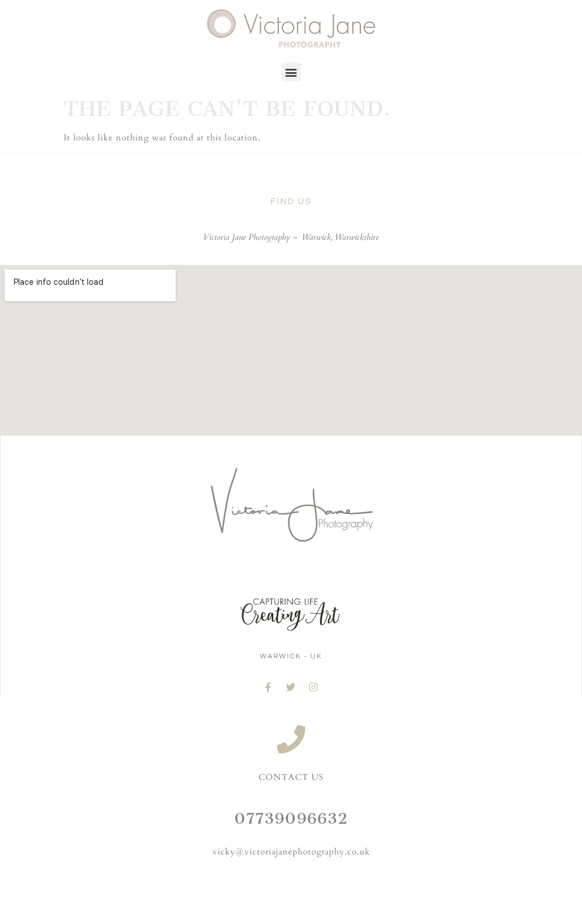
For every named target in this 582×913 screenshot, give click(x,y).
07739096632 (291, 818)
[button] (291, 72)
